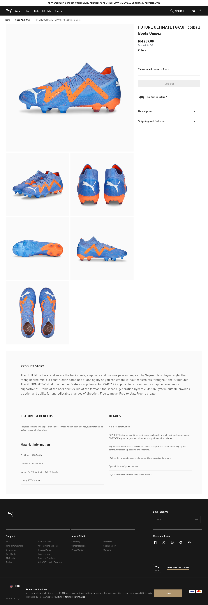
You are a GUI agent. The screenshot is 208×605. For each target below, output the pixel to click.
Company (75, 541)
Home (7, 20)
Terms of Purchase (47, 558)
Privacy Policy (44, 550)
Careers (107, 550)
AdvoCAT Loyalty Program (50, 562)
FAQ (8, 541)
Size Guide (11, 554)
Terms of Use (44, 554)
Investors (107, 541)
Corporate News (78, 545)
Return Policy (44, 541)
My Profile (10, 558)
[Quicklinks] (200, 11)
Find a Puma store (14, 545)
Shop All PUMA (22, 20)
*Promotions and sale (48, 545)
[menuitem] (19, 11)
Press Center (77, 550)
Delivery (10, 562)
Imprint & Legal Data (16, 598)
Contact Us (11, 550)
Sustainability (109, 545)
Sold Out (169, 83)
